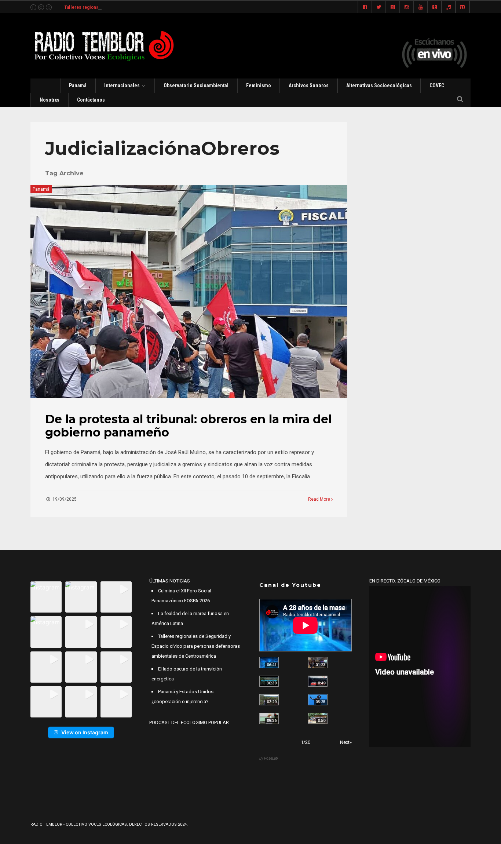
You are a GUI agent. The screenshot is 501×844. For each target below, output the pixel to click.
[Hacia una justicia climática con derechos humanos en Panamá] (269, 699)
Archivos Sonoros (309, 85)
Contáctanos (91, 100)
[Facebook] (365, 7)
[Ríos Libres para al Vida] (269, 681)
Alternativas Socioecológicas (379, 85)
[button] (46, 597)
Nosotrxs (49, 100)
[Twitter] (379, 7)
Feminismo (258, 85)
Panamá (78, 85)
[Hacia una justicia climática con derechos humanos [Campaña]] (318, 681)
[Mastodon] (462, 7)
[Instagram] (406, 7)
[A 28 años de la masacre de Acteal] (269, 662)
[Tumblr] (434, 7)
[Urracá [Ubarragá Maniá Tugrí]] (318, 699)
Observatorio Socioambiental (196, 85)
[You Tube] (420, 7)
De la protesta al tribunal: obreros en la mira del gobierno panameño (188, 425)
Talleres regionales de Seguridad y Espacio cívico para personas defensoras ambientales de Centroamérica (195, 646)
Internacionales (122, 85)
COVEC (436, 85)
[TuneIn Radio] (448, 7)
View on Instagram (84, 732)
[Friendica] (392, 7)
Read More (319, 499)
